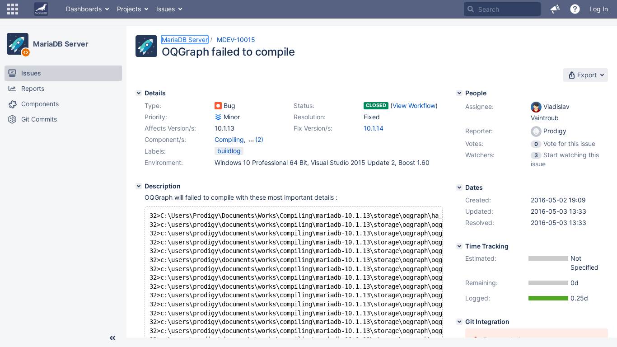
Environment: (164, 162)
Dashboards (84, 9)
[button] (13, 9)
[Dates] (459, 187)
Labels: (155, 151)
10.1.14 (373, 128)
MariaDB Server (61, 43)
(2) (259, 139)
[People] (459, 93)
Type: (153, 105)
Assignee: (479, 106)
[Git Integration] (459, 322)
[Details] (139, 93)
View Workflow (414, 105)
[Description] (139, 186)
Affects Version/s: (170, 128)
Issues (165, 9)
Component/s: (165, 139)
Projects (129, 9)
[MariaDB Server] (17, 44)
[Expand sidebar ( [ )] (112, 338)
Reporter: (479, 131)
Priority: (156, 117)
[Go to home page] (41, 9)
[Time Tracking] (459, 246)
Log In (598, 9)
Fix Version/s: (313, 128)
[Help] (575, 9)
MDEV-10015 (236, 39)
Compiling (229, 139)
